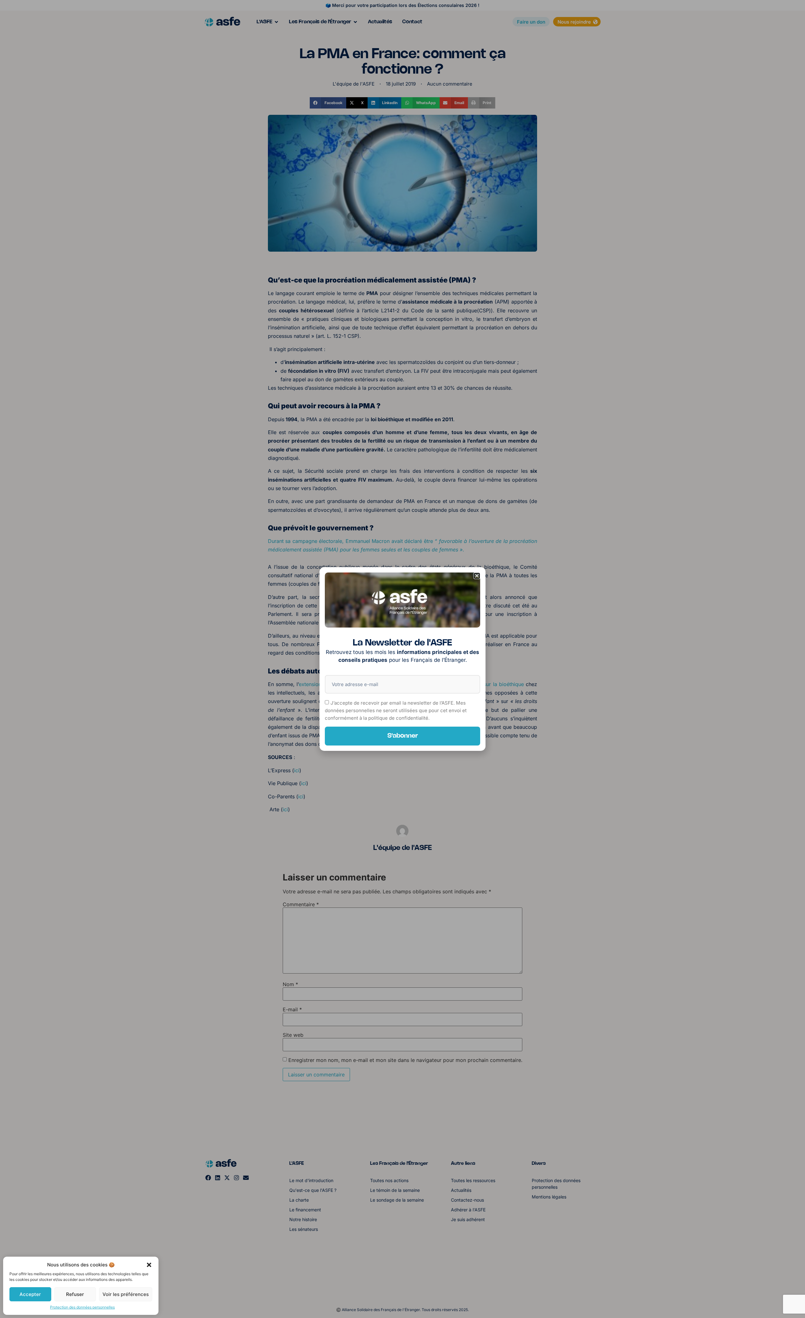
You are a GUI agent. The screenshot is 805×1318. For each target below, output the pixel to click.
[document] (402, 659)
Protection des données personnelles (82, 1307)
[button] (149, 1265)
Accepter (30, 1294)
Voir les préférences (126, 1294)
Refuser (75, 1294)
